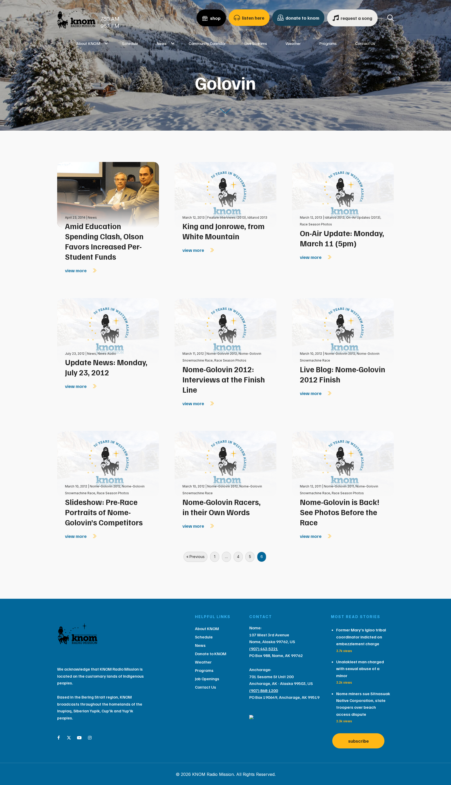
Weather (293, 43)
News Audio (107, 354)
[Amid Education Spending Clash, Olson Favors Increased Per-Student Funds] (108, 194)
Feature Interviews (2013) (226, 217)
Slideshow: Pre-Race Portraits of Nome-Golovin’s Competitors (104, 512)
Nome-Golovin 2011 (339, 486)
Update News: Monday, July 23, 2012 (106, 367)
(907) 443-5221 (263, 648)
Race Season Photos (316, 224)
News (162, 43)
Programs (328, 43)
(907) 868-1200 (263, 690)
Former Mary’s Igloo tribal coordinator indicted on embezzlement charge (361, 636)
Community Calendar (207, 43)
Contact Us (365, 43)
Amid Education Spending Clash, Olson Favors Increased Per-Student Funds (104, 241)
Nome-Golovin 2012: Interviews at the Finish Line (223, 379)
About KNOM (88, 43)
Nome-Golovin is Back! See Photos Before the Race (339, 512)
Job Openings (207, 678)
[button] (106, 43)
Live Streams (255, 43)
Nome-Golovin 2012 (221, 354)
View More (76, 270)
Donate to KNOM (210, 653)
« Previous (195, 556)
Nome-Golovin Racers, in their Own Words (221, 507)
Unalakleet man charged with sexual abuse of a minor (360, 668)
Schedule (130, 43)
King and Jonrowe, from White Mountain (223, 231)
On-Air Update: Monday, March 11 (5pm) (342, 238)
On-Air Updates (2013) (363, 217)
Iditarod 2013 (257, 217)
